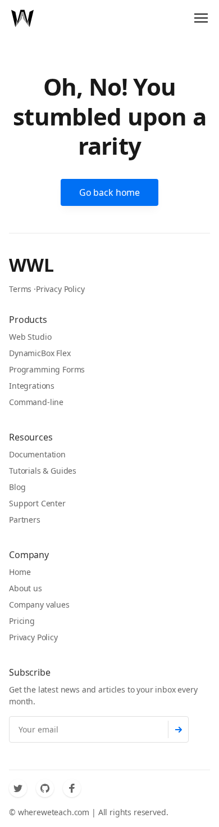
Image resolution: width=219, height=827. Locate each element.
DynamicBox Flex (40, 353)
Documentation (37, 454)
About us (25, 588)
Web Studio (30, 336)
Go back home (109, 192)
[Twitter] (18, 788)
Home (19, 572)
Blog (17, 487)
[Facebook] (72, 788)
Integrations (31, 385)
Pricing (22, 620)
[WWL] (22, 18)
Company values (39, 604)
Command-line (36, 402)
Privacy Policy (60, 289)
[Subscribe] (178, 729)
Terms (20, 289)
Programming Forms (47, 369)
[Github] (45, 788)
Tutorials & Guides (42, 470)
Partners (24, 519)
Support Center (37, 503)
